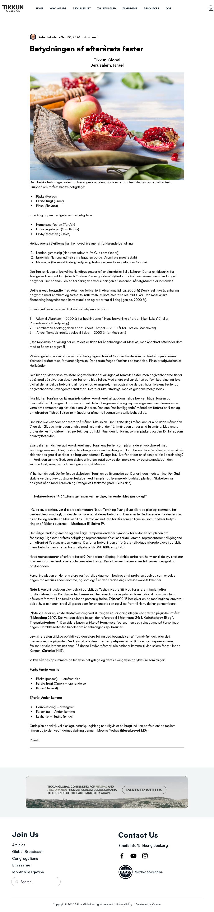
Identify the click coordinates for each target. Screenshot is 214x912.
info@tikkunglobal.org (149, 845)
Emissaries (21, 865)
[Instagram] (145, 855)
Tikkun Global (83, 904)
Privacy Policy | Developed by (134, 904)
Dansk (35, 740)
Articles (18, 844)
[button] (58, 8)
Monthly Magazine (28, 872)
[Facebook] (122, 855)
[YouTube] (133, 855)
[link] (211, 8)
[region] (13, 8)
